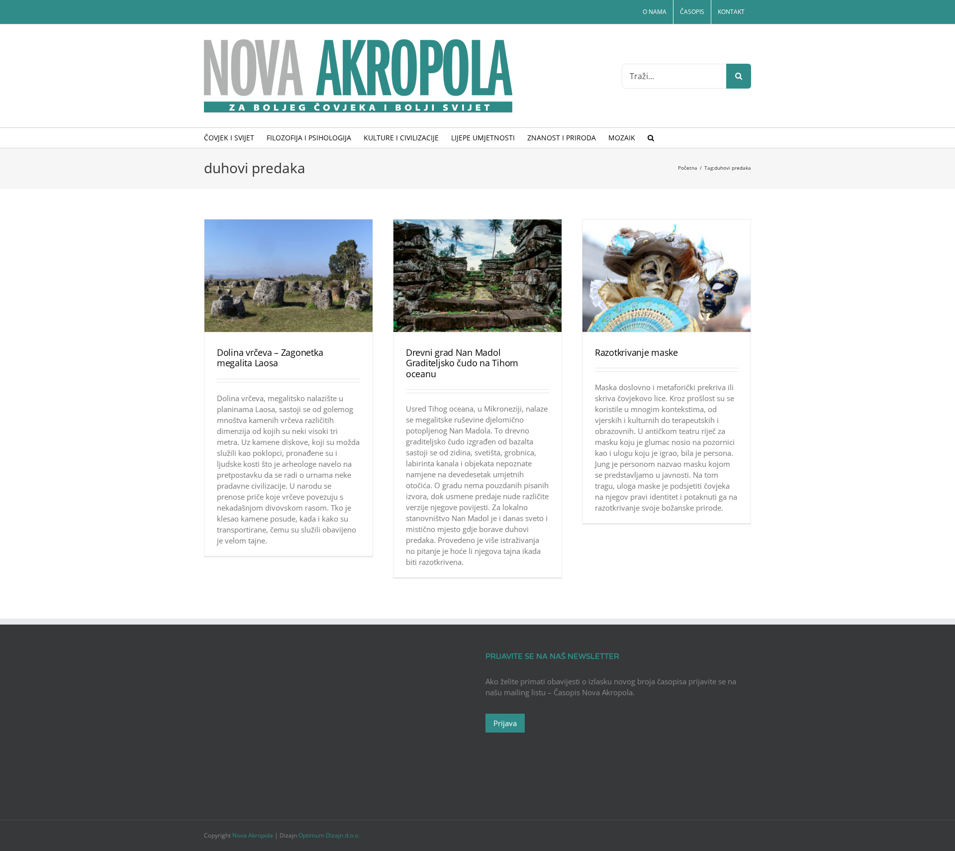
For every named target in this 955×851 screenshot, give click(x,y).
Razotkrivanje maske (636, 352)
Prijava (505, 723)
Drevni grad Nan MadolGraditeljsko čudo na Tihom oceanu (462, 363)
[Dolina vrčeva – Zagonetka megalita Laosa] (288, 275)
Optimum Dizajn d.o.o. (329, 835)
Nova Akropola (253, 835)
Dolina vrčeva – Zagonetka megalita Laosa (270, 357)
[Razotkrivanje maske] (666, 275)
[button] (651, 138)
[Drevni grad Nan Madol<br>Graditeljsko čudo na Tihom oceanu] (477, 275)
